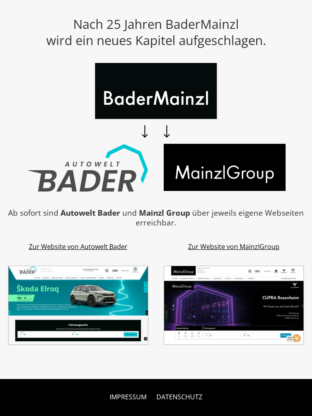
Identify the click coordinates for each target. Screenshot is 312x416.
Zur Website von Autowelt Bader (78, 246)
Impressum (128, 396)
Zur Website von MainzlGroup (234, 246)
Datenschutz (179, 396)
